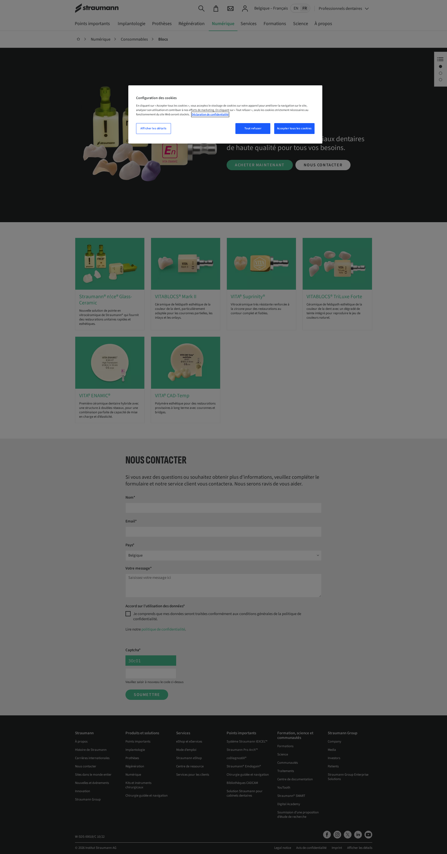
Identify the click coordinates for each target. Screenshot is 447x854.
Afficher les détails (153, 128)
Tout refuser (252, 128)
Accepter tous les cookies (294, 128)
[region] (225, 114)
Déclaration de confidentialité (210, 114)
